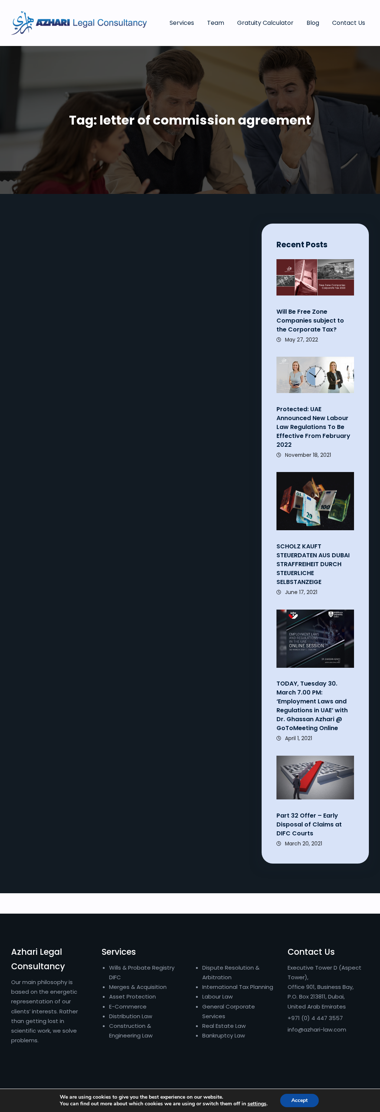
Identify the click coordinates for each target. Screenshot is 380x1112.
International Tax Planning (238, 987)
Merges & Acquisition (138, 987)
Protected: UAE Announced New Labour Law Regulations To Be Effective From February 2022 (313, 427)
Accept (299, 1100)
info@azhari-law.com (317, 1029)
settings (257, 1104)
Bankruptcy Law (223, 1035)
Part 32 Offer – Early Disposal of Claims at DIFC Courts (309, 824)
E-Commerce (128, 1006)
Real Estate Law (224, 1026)
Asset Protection (132, 996)
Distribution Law (130, 1016)
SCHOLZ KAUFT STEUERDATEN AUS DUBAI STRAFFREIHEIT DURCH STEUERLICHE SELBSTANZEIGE (313, 564)
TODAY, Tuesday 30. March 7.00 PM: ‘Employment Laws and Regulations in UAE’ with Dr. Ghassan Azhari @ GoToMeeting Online (312, 705)
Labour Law (217, 996)
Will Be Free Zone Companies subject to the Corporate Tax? (310, 320)
